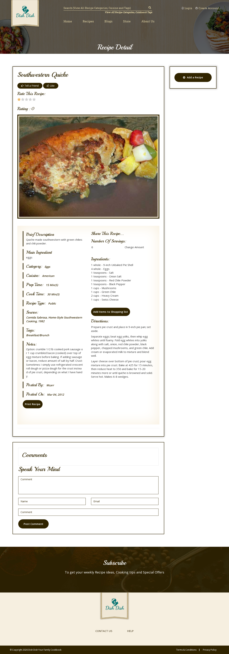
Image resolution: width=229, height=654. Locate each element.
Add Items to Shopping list (110, 311)
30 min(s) (53, 294)
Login (188, 8)
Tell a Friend (32, 85)
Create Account (209, 8)
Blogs (108, 21)
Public (52, 303)
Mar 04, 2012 (55, 394)
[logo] (25, 14)
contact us (103, 631)
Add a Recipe (195, 77)
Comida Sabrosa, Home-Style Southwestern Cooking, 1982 (54, 319)
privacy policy (209, 650)
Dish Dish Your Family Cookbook (44, 649)
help (130, 631)
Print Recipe (32, 404)
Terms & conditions (186, 650)
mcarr (50, 385)
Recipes (88, 21)
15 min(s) (52, 285)
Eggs (47, 266)
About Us (147, 21)
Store (127, 21)
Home (68, 21)
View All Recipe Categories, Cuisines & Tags (128, 12)
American (48, 275)
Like (52, 85)
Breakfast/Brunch (37, 335)
